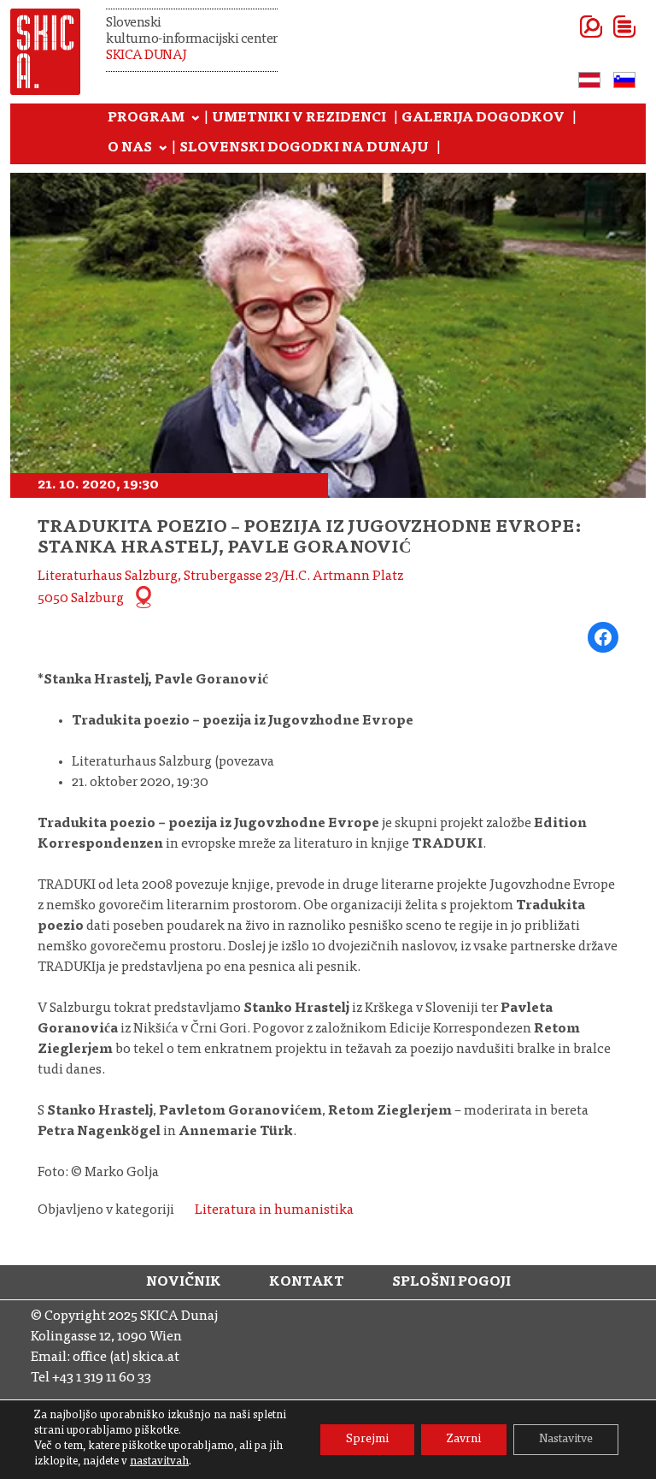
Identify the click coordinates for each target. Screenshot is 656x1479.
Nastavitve (566, 1440)
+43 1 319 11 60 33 (101, 1378)
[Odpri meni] (603, 26)
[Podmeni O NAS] (163, 149)
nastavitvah (159, 1462)
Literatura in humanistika (274, 1210)
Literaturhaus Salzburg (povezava (173, 762)
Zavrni (464, 1440)
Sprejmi (367, 1440)
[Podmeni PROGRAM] (195, 119)
